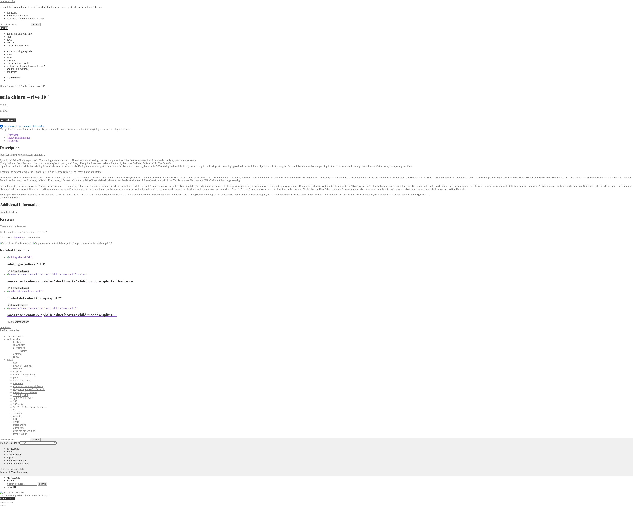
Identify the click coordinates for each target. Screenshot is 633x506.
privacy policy (14, 454)
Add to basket (8, 120)
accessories (19, 347)
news (9, 39)
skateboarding (14, 339)
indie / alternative (32, 129)
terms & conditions (16, 460)
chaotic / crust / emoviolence (28, 386)
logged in (18, 237)
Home (3, 86)
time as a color (7, 1)
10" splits (18, 404)
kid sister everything (89, 129)
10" (18, 86)
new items (5, 327)
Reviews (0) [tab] (13, 140)
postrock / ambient (22, 365)
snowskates (19, 344)
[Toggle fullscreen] (4, 502)
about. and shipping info (19, 33)
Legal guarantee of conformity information (22, 126)
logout (10, 451)
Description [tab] (13, 134)
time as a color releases (25, 392)
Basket (11, 487)
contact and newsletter (18, 45)
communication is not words (62, 129)
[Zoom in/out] (1, 502)
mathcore (18, 383)
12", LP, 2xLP (20, 395)
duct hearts (18, 427)
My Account (13, 477)
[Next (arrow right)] (4, 505)
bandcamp (12, 12)
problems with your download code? (26, 18)
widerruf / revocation (17, 463)
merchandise (19, 425)
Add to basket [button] (21, 271)
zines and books (15, 336)
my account (13, 448)
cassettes (17, 416)
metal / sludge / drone (24, 374)
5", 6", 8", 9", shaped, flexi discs (30, 407)
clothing (17, 353)
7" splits (17, 413)
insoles (23, 350)
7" (14, 410)
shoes (16, 356)
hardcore (17, 371)
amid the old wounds (17, 15)
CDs (15, 419)
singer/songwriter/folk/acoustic (29, 389)
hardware (18, 342)
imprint (10, 457)
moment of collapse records (115, 129)
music (11, 86)
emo (19, 129)
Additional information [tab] (18, 137)
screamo (17, 368)
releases (11, 42)
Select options (22, 321)
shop (9, 36)
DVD (16, 422)
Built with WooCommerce (13, 472)
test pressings (20, 433)
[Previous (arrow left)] (1, 505)
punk (15, 377)
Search (35, 24)
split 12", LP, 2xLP (23, 398)
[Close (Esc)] (11, 502)
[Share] (8, 502)
